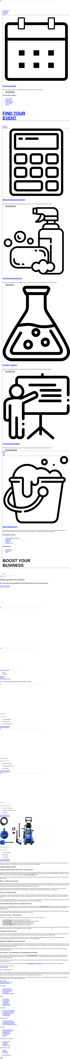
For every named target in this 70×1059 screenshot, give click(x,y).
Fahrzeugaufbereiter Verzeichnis (33, 963)
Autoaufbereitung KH (5, 670)
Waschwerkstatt (10, 527)
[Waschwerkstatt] (36, 522)
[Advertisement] (35, 597)
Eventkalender (9, 86)
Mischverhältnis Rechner (14, 200)
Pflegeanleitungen (11, 444)
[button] (36, 14)
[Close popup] (1, 1058)
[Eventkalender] (36, 82)
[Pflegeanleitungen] (36, 439)
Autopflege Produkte (12, 278)
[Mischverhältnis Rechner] (36, 195)
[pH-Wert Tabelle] (36, 360)
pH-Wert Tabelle (10, 365)
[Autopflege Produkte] (36, 274)
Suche (1, 576)
